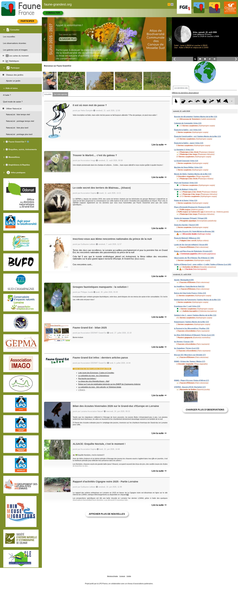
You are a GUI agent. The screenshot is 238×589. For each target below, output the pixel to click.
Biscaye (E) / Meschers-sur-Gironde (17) (190, 355)
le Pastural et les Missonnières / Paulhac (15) (191, 328)
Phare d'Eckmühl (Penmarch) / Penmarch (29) (192, 207)
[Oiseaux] (176, 101)
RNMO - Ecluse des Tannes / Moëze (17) (189, 361)
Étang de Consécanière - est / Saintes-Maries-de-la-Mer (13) (197, 136)
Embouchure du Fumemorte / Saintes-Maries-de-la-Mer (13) (197, 300)
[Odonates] (211, 101)
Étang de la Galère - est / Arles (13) (187, 130)
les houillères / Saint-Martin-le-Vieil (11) (189, 286)
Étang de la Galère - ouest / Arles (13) (188, 143)
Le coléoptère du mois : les (93, 376)
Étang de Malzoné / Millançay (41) (187, 238)
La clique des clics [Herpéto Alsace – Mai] (93, 381)
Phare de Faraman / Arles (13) (186, 183)
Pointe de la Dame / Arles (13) (185, 201)
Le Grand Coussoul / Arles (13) (186, 161)
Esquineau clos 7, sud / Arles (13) (187, 306)
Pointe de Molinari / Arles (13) (185, 189)
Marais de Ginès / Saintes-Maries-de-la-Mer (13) (192, 174)
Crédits (129, 576)
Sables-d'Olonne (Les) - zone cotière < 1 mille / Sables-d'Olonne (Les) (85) (202, 264)
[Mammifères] (183, 101)
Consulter (53, 13)
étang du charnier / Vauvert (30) (186, 225)
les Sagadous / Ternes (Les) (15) (186, 348)
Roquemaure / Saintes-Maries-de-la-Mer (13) (191, 322)
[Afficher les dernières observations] (185, 93)
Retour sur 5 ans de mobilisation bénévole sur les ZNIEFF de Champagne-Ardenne (109, 384)
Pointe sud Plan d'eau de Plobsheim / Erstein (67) (193, 251)
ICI (128, 495)
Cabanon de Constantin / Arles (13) (187, 123)
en (172, 4)
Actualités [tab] (48, 94)
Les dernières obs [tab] (181, 88)
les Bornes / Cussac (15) (183, 342)
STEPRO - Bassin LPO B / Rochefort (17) (190, 387)
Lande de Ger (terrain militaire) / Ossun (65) (191, 245)
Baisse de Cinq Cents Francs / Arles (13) (190, 293)
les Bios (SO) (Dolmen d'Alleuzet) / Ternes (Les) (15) (194, 335)
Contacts (122, 576)
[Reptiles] (197, 101)
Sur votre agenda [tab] (60, 94)
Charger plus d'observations (205, 410)
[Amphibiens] (204, 101)
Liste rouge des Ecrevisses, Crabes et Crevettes (96, 373)
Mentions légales (112, 576)
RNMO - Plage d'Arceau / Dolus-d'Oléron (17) (191, 380)
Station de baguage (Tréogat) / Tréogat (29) (190, 218)
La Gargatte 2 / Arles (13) (184, 150)
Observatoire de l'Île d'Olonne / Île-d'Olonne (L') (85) (194, 258)
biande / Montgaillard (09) (184, 280)
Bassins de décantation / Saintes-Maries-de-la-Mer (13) (195, 117)
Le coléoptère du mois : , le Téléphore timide (99, 387)
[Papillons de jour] (218, 101)
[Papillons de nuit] (225, 101)
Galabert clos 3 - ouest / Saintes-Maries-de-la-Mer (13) (195, 315)
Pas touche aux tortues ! (87, 379)
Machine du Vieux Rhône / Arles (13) (188, 167)
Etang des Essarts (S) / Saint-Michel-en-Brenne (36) (194, 231)
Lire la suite (158, 144)
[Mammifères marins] (190, 101)
